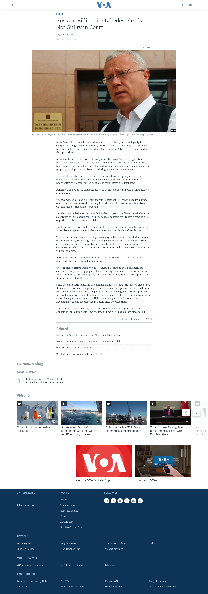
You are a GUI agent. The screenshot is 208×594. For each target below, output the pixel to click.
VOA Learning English (72, 565)
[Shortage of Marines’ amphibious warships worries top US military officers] (81, 413)
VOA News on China (115, 543)
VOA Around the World (73, 586)
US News (21, 499)
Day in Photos (68, 543)
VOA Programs (24, 543)
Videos (152, 543)
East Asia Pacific (69, 510)
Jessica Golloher (67, 34)
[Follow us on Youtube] (120, 500)
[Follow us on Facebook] (106, 500)
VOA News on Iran (70, 549)
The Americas (67, 505)
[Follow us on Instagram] (126, 500)
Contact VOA (111, 581)
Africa (63, 499)
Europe (60, 14)
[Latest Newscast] (199, 5)
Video (21, 396)
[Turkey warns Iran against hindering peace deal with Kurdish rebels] (170, 413)
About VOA (22, 586)
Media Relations (113, 586)
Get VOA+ (66, 581)
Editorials (110, 565)
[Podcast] (140, 500)
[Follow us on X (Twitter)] (113, 500)
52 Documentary (114, 549)
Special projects (25, 549)
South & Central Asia (71, 527)
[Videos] (190, 5)
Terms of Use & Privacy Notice (33, 581)
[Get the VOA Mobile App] (104, 461)
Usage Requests (157, 581)
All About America (26, 505)
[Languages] (182, 5)
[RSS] (133, 500)
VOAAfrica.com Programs (30, 565)
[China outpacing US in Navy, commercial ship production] (126, 413)
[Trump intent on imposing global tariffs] (37, 413)
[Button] (147, 47)
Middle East (66, 521)
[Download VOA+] (163, 461)
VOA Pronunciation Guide (162, 586)
